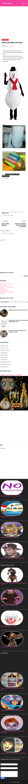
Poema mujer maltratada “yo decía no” (11, 496)
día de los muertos (5, 350)
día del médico (4, 357)
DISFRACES (5, 39)
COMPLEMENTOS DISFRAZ (7, 292)
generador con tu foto (6, 362)
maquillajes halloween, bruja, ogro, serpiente (13, 753)
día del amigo (4, 352)
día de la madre (4, 345)
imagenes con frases (6, 364)
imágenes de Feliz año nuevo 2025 (18, 310)
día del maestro (4, 355)
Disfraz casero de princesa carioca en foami (12, 710)
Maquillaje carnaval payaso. (8, 626)
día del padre (4, 359)
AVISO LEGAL (3, 285)
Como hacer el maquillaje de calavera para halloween (12, 731)
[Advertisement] (14, 21)
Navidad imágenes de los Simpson (10, 537)
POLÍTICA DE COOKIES (6, 284)
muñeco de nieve (6, 176)
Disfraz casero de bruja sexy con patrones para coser (13, 583)
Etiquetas (2, 293)
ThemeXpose (17, 782)
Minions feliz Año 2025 (7, 516)
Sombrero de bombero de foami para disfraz (12, 558)
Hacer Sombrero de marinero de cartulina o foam (13, 689)
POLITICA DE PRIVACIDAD (6, 287)
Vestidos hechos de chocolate (9, 647)
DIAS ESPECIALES (4, 290)
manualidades (4, 366)
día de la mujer (4, 348)
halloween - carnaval (15, 174)
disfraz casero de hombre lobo (9, 605)
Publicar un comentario (8, 233)
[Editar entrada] (5, 178)
